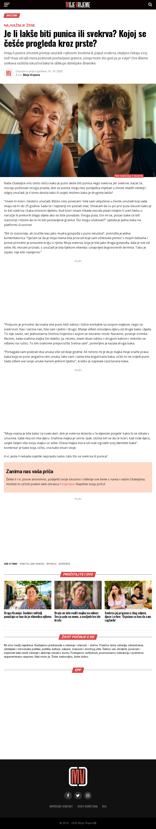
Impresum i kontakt (61, 806)
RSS (104, 806)
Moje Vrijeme (31, 74)
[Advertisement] (78, 290)
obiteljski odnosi (32, 564)
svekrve (65, 564)
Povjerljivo (67, 484)
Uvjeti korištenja (87, 806)
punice (52, 564)
